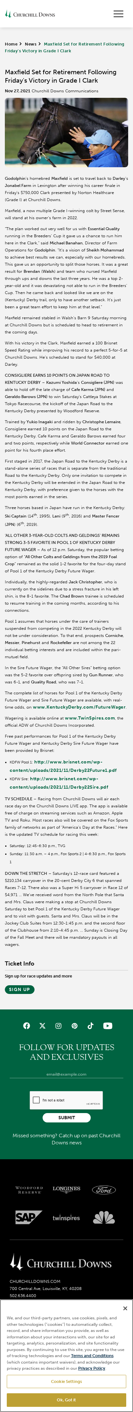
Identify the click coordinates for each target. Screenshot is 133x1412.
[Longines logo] (66, 1190)
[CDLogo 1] (60, 1262)
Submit (66, 1117)
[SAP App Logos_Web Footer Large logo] (29, 1217)
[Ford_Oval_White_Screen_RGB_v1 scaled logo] (104, 1189)
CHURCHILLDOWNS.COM (35, 1281)
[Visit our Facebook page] (26, 1026)
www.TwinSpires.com (90, 718)
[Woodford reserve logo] (29, 1190)
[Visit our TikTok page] (90, 1026)
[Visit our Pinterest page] (74, 1026)
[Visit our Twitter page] (42, 1026)
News (30, 44)
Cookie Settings (66, 1381)
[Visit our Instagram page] (58, 1026)
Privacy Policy (91, 1368)
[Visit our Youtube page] (106, 1026)
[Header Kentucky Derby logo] (30, 14)
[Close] (125, 1308)
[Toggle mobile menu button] (118, 14)
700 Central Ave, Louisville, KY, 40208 (46, 1288)
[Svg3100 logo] (104, 1217)
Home (11, 44)
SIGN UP (19, 989)
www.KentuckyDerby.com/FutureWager (79, 707)
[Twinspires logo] (66, 1217)
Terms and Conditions (92, 1355)
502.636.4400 (23, 1295)
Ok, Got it (66, 1399)
